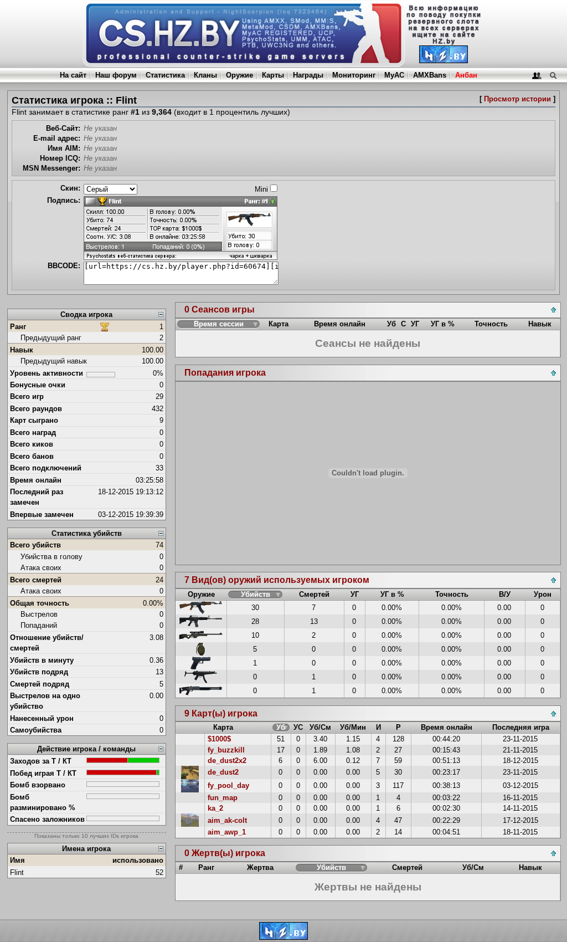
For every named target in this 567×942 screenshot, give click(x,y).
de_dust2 (223, 772)
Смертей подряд (39, 684)
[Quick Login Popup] (537, 75)
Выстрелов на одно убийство (45, 701)
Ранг (18, 326)
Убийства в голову (51, 556)
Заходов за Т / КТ (40, 761)
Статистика (165, 75)
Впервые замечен (42, 514)
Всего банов (32, 456)
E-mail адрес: (56, 138)
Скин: (70, 188)
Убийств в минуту (42, 660)
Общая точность (39, 603)
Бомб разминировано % (42, 802)
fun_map (223, 797)
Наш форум (116, 75)
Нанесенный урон (42, 718)
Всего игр (27, 396)
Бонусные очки (37, 385)
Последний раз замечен (36, 497)
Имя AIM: (64, 148)
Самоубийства (35, 730)
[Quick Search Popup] (553, 75)
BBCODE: (64, 266)
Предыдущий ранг (50, 338)
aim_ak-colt (227, 820)
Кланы (205, 75)
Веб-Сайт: (63, 128)
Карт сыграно (34, 420)
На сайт (73, 75)
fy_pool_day (228, 785)
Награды (308, 75)
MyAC (394, 75)
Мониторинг (353, 75)
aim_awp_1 (227, 832)
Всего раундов (36, 409)
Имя (17, 860)
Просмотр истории (517, 99)
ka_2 (215, 808)
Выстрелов (39, 614)
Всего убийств (35, 545)
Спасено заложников (47, 819)
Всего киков (31, 444)
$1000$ (219, 739)
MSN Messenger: (51, 168)
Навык (21, 350)
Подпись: (63, 200)
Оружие (239, 75)
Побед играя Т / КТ (43, 773)
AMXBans (429, 75)
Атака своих (40, 568)
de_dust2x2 (227, 760)
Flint (17, 872)
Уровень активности (46, 373)
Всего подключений (45, 468)
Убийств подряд (39, 672)
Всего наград (33, 432)
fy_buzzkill (226, 750)
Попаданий (38, 625)
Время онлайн (35, 480)
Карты (273, 75)
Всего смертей (35, 580)
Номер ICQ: (60, 158)
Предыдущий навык (53, 361)
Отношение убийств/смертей (47, 642)
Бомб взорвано (37, 785)
